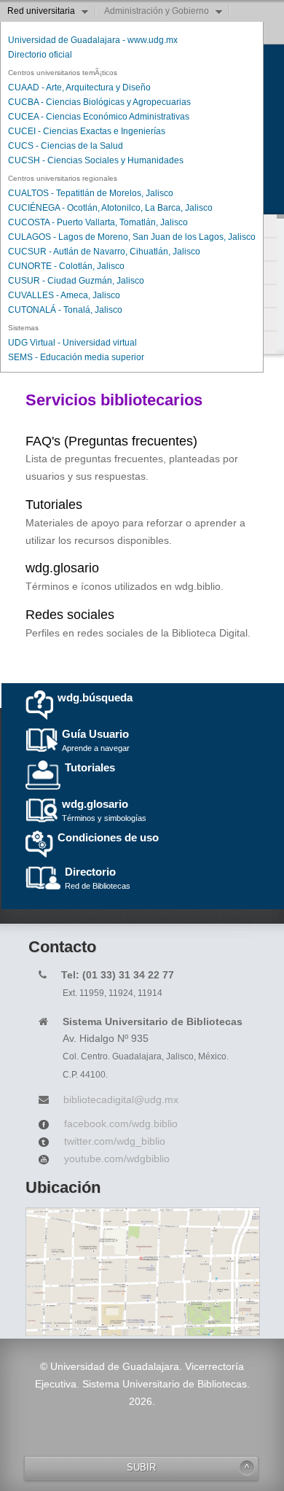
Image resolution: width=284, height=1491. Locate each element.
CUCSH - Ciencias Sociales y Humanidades (96, 160)
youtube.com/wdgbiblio (117, 1158)
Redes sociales (69, 614)
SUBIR (141, 1468)
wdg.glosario (62, 568)
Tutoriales (53, 504)
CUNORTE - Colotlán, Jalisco (66, 266)
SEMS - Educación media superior (76, 357)
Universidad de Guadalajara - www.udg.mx (93, 40)
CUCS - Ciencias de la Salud (65, 146)
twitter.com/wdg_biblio (114, 1141)
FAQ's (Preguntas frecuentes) (111, 441)
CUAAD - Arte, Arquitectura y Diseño (79, 87)
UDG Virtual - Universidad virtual (72, 343)
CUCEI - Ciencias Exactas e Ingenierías (86, 131)
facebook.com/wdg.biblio (121, 1123)
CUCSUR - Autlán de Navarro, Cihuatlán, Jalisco (104, 251)
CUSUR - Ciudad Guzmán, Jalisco (76, 281)
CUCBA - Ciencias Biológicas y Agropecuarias (99, 102)
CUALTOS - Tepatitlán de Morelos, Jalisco (90, 193)
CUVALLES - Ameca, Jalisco (64, 295)
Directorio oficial (40, 55)
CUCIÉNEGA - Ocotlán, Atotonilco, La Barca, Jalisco (110, 208)
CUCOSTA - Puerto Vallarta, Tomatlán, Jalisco (98, 222)
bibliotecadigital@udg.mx (120, 1099)
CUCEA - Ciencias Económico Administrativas (98, 117)
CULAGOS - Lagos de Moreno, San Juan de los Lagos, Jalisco (132, 237)
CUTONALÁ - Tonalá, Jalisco (65, 310)
